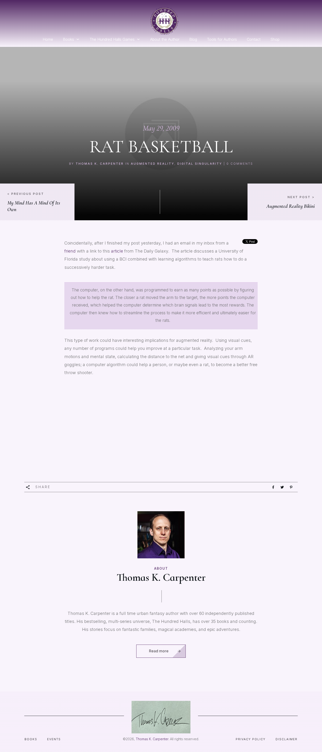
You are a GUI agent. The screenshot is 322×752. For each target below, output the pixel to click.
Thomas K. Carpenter (100, 163)
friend (70, 251)
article (117, 251)
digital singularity (199, 163)
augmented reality (152, 163)
